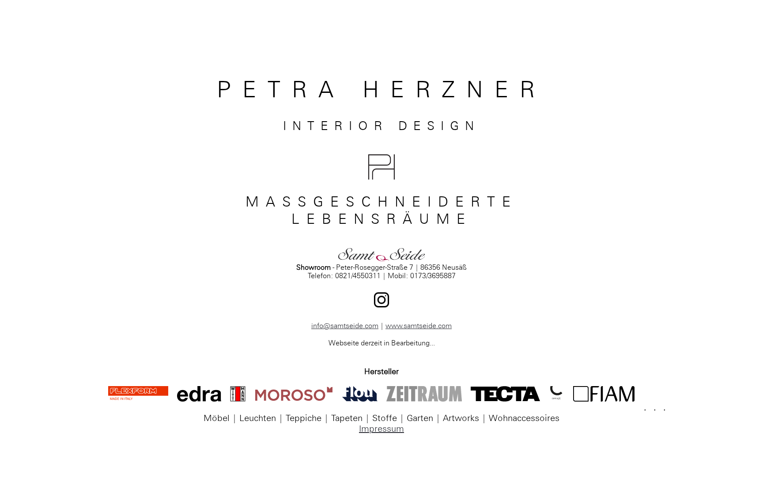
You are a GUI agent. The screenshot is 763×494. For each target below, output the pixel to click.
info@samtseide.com (344, 326)
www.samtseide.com (418, 326)
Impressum (381, 428)
